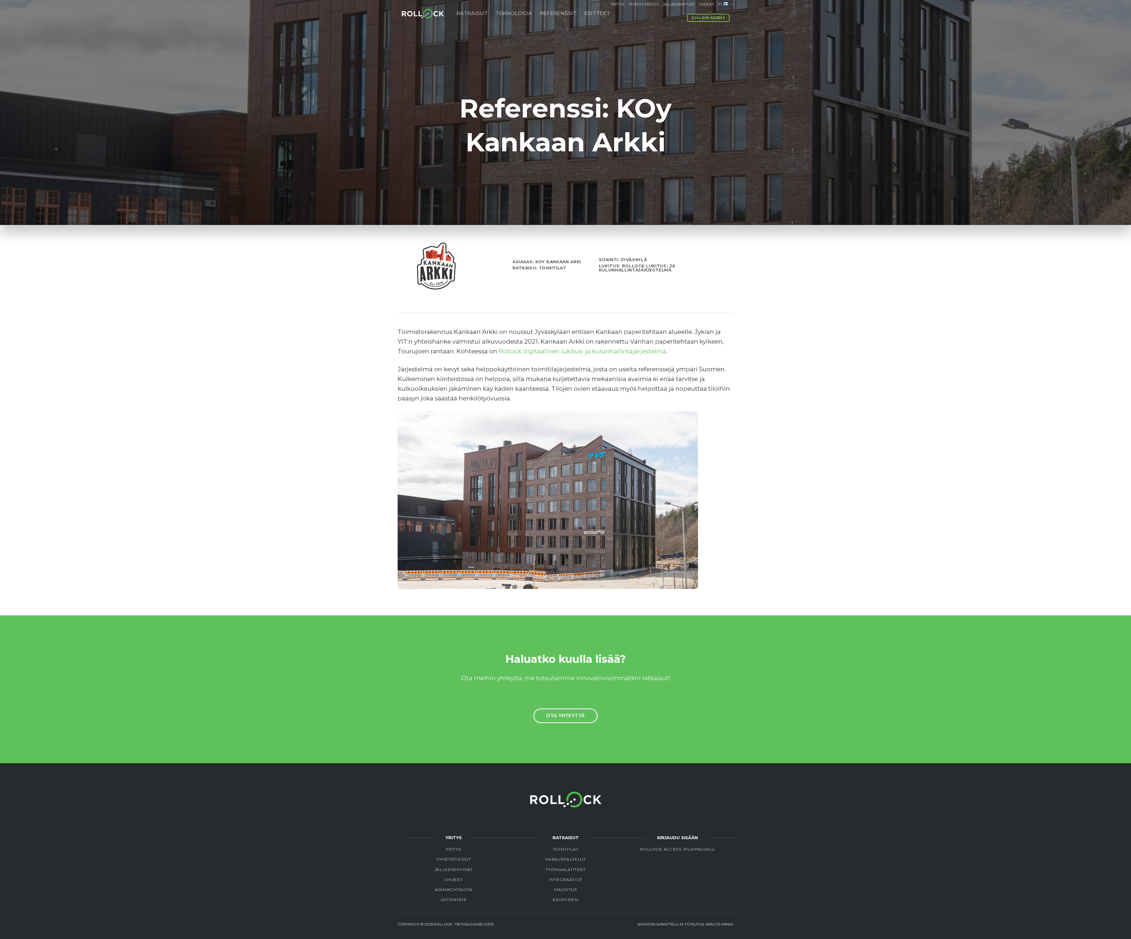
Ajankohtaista (453, 889)
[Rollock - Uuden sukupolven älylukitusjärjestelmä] (423, 13)
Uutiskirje (454, 899)
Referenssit (558, 13)
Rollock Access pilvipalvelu (677, 849)
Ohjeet (706, 4)
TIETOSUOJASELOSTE (474, 924)
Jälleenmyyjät (679, 4)
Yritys (618, 4)
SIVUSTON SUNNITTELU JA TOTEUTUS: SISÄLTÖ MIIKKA (685, 924)
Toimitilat (565, 849)
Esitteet (597, 13)
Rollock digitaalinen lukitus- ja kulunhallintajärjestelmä (582, 351)
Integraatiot (565, 879)
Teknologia (513, 13)
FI (720, 4)
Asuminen (565, 899)
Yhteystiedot (644, 4)
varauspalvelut (565, 859)
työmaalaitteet (565, 869)
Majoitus (565, 889)
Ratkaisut (472, 13)
